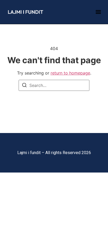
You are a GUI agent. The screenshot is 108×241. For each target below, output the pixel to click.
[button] (98, 12)
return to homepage (70, 73)
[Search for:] (54, 85)
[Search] (24, 85)
